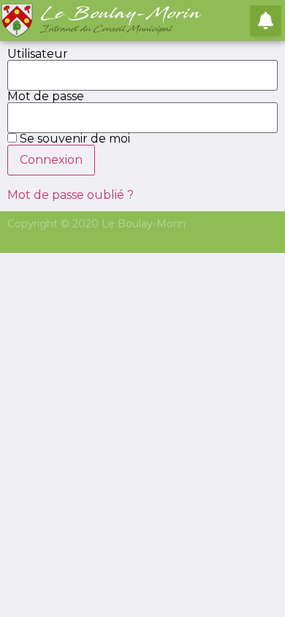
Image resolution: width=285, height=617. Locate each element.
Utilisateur (37, 54)
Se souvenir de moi (73, 139)
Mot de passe (45, 96)
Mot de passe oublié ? (70, 195)
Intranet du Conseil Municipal (107, 29)
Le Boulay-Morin (122, 14)
